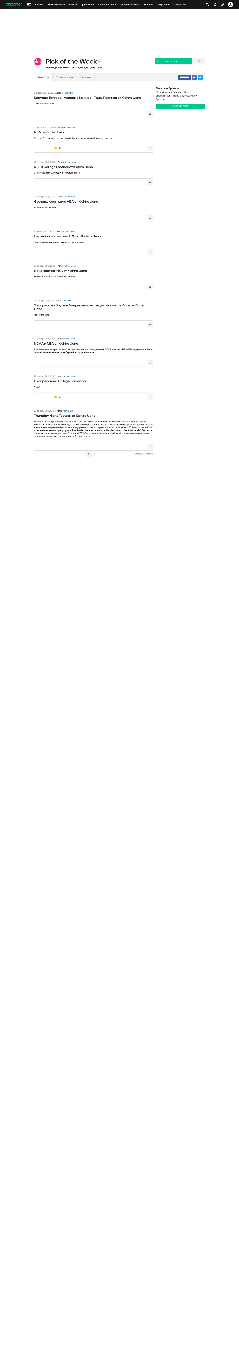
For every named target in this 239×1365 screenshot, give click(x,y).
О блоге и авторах (64, 77)
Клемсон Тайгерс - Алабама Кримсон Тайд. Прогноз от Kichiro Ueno (87, 98)
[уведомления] (215, 4)
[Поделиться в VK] (194, 77)
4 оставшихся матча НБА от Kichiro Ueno (66, 202)
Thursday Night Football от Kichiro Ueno (64, 416)
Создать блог (180, 106)
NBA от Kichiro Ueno (49, 132)
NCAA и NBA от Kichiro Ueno (56, 344)
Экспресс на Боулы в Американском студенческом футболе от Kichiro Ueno (89, 307)
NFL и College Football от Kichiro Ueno (63, 167)
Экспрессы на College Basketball (60, 381)
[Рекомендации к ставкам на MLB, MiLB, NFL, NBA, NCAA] (38, 62)
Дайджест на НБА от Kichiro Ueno (60, 271)
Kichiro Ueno (67, 92)
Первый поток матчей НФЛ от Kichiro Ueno (67, 236)
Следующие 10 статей (144, 454)
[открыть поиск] (207, 4)
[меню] (29, 5)
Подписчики (85, 77)
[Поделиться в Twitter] (200, 77)
